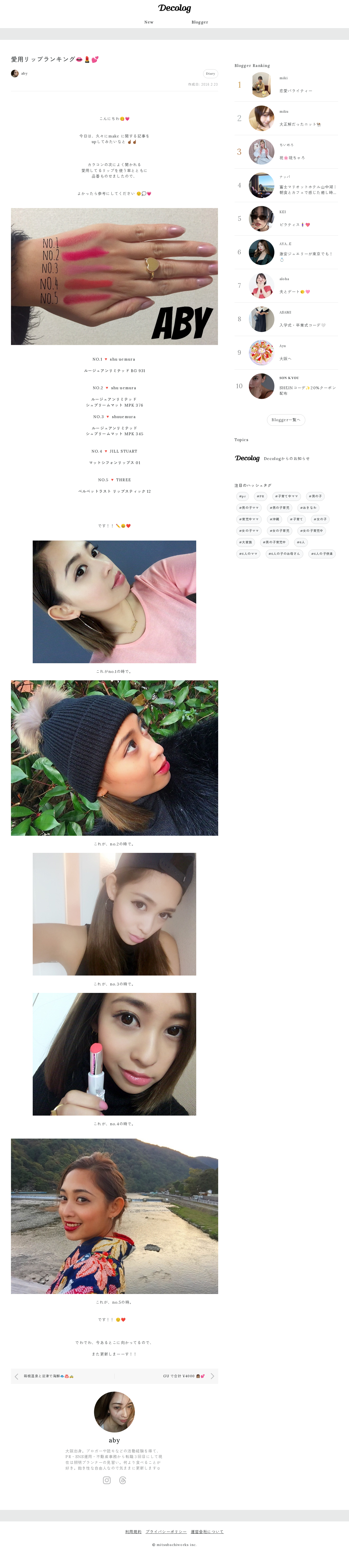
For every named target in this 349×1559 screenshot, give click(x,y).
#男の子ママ (249, 508)
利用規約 (133, 1531)
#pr (242, 496)
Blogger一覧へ (286, 419)
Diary (210, 73)
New (149, 22)
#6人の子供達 (322, 554)
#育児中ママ (249, 519)
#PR (260, 496)
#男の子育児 (279, 508)
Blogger (200, 22)
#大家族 (245, 542)
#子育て (296, 519)
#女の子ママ (249, 531)
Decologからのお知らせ (287, 458)
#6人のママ (248, 554)
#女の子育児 (279, 531)
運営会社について (207, 1531)
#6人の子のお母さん (284, 554)
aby (115, 1440)
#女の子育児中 (311, 531)
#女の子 (320, 519)
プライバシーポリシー (166, 1531)
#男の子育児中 (274, 542)
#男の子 (315, 496)
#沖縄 (275, 519)
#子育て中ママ (286, 496)
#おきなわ (308, 508)
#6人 (301, 542)
